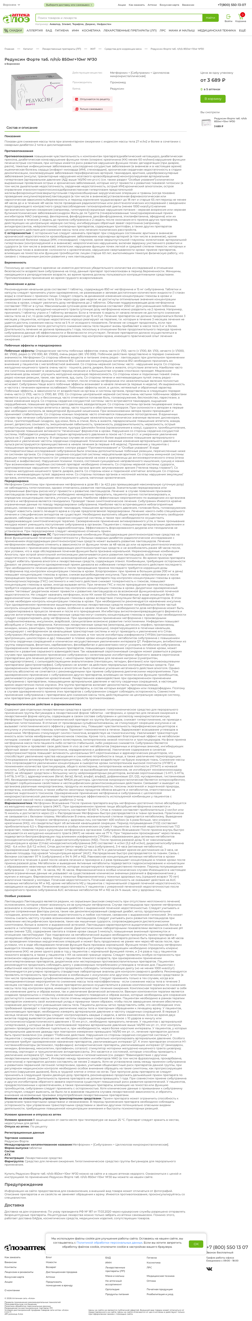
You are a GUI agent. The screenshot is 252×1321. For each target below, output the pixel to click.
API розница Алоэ (14, 1314)
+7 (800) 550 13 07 (227, 1247)
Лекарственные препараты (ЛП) (130, 30)
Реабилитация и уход (160, 1294)
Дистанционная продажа (61, 1272)
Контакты (11, 1267)
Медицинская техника (217, 30)
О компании (12, 1290)
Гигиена (62, 30)
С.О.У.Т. (8, 1312)
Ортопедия (112, 1289)
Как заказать (137, 4)
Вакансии (188, 4)
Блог (49, 1257)
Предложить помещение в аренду (59, 1283)
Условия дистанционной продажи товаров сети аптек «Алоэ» (37, 1310)
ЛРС (163, 30)
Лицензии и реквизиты (19, 1272)
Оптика (151, 1280)
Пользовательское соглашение (21, 1304)
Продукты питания (117, 1294)
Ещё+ (243, 30)
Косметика (91, 30)
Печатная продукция (160, 1289)
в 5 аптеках (212, 89)
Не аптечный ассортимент (113, 1282)
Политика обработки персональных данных (28, 1306)
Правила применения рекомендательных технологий (33, 1302)
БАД (49, 30)
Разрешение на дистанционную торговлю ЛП (29, 1308)
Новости (51, 1262)
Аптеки (152, 4)
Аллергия (35, 30)
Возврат (51, 1267)
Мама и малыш (182, 30)
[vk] (209, 1269)
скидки (13, 30)
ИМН (75, 30)
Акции (122, 4)
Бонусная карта (169, 4)
